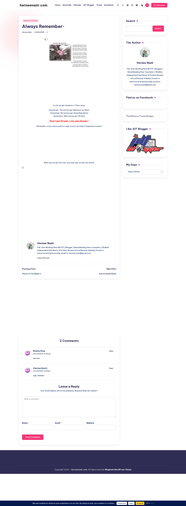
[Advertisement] (69, 85)
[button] (159, 5)
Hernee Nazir (45, 243)
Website (90, 423)
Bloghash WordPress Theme (118, 469)
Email (58, 423)
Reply (111, 351)
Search (130, 21)
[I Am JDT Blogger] (145, 143)
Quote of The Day (30, 20)
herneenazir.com (33, 5)
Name (25, 423)
